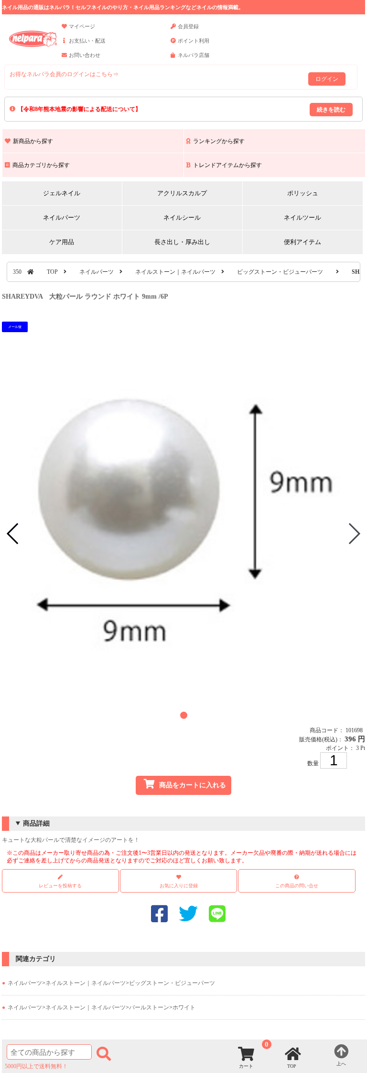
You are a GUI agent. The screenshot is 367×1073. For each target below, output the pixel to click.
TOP (52, 271)
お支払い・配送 (87, 41)
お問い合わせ (84, 55)
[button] (183, 715)
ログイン (326, 79)
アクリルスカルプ (182, 193)
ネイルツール (302, 217)
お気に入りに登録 (179, 885)
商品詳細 (36, 823)
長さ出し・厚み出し (182, 242)
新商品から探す (33, 141)
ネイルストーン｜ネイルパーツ (175, 271)
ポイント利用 (193, 41)
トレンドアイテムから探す (227, 165)
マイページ (82, 26)
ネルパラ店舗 (193, 55)
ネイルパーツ (61, 217)
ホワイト (184, 1007)
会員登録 (188, 26)
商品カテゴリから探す (41, 165)
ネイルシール (182, 217)
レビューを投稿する (60, 885)
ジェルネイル (61, 193)
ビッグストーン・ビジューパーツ (280, 271)
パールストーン (149, 1007)
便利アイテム (302, 242)
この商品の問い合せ (296, 885)
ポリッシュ (302, 193)
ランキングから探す (219, 141)
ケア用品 (61, 242)
